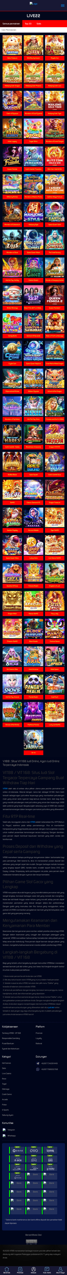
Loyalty (39, 1038)
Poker (4, 1104)
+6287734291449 (49, 1063)
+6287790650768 (49, 1069)
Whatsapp (12, 1135)
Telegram (11, 1130)
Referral (39, 1043)
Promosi (39, 1033)
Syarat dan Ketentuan (10, 1048)
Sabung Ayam (7, 1115)
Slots (4, 1068)
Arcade (5, 1099)
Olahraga (5, 1089)
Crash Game (7, 1094)
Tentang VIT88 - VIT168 (11, 1033)
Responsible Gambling (11, 1038)
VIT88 (5, 788)
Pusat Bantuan (8, 1043)
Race (4, 1078)
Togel (4, 1084)
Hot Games (6, 1063)
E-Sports (5, 1110)
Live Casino (6, 1073)
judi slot (51, 1007)
